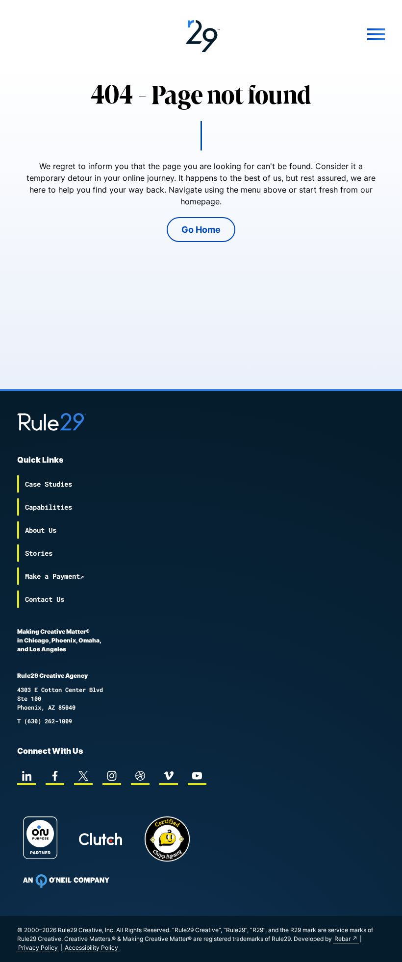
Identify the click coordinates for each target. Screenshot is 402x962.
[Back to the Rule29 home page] (201, 34)
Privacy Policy (38, 947)
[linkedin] (26, 775)
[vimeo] (168, 775)
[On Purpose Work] (40, 839)
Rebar (342, 938)
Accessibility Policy (91, 947)
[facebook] (55, 775)
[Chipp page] (167, 839)
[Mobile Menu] (323, 34)
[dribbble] (140, 775)
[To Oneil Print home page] (66, 881)
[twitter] (83, 775)
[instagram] (111, 775)
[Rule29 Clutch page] (100, 839)
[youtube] (197, 775)
